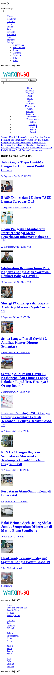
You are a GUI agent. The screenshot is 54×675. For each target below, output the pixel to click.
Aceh (9, 24)
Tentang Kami (13, 615)
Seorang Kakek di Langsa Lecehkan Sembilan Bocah (25, 137)
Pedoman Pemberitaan (17, 607)
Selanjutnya (6, 586)
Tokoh (16, 58)
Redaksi (10, 613)
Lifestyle (11, 32)
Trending (11, 39)
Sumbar (10, 666)
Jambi (9, 653)
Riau (9, 658)
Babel (9, 638)
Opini (9, 37)
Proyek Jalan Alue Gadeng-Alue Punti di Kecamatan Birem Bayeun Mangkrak (23, 143)
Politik (10, 26)
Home (10, 16)
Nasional (11, 21)
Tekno (15, 50)
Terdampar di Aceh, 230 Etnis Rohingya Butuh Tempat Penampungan (26, 148)
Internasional (18, 45)
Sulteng (10, 664)
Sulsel (9, 661)
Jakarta (10, 651)
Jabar (9, 29)
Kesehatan (11, 34)
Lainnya (10, 42)
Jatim (9, 648)
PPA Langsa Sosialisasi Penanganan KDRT (24, 146)
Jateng (10, 646)
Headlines (11, 19)
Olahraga (17, 52)
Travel (15, 60)
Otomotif (17, 55)
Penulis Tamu (13, 610)
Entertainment (19, 47)
